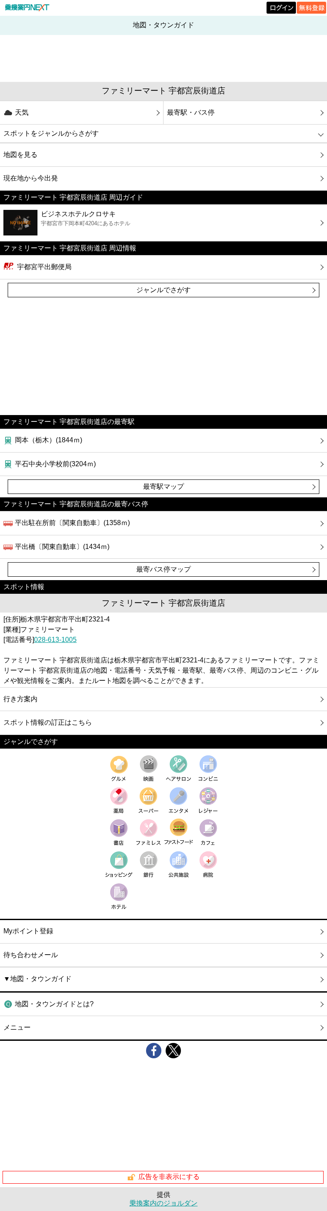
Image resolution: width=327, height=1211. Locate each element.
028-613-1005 (55, 639)
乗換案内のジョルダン (163, 1203)
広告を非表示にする (169, 1176)
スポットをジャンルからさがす (51, 133)
